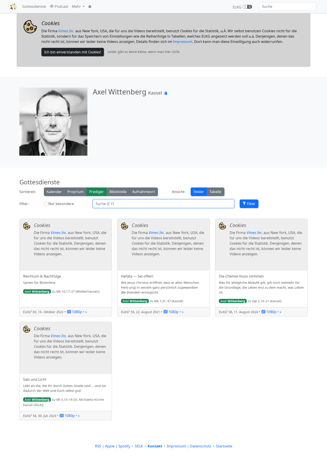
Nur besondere (61, 203)
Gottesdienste (34, 6)
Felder (199, 191)
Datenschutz (200, 446)
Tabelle (215, 191)
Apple (110, 446)
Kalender (54, 191)
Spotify (124, 446)
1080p (76, 311)
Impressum (182, 41)
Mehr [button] (77, 6)
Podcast (61, 6)
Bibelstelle (118, 191)
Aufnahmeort (143, 191)
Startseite (224, 446)
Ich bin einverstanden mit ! (72, 52)
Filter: (24, 203)
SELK (139, 446)
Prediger (96, 191)
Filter (250, 203)
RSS (98, 446)
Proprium (75, 191)
